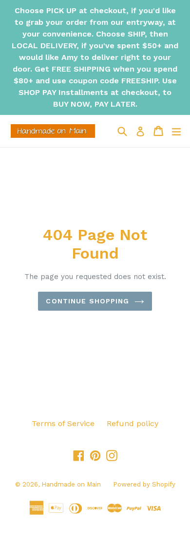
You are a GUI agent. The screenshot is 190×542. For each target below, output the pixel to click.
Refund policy (132, 423)
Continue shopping (87, 301)
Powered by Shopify (144, 484)
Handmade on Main (71, 484)
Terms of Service (63, 423)
